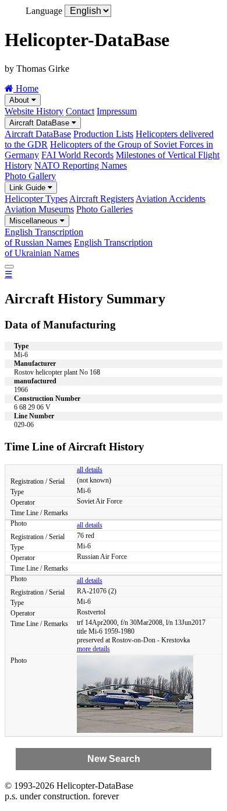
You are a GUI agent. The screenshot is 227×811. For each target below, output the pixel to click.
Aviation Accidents (170, 199)
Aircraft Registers (101, 199)
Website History (34, 111)
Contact (80, 111)
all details (89, 470)
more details (93, 649)
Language (44, 11)
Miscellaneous (34, 220)
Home (25, 88)
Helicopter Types (36, 199)
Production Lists (103, 134)
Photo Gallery (30, 176)
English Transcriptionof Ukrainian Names (78, 247)
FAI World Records (77, 155)
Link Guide (28, 187)
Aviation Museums (39, 209)
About (20, 100)
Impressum (117, 111)
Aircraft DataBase (40, 122)
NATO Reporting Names (80, 165)
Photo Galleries (104, 209)
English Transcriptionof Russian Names (44, 237)
